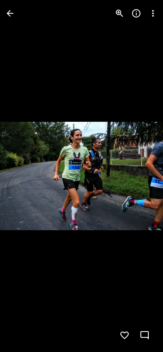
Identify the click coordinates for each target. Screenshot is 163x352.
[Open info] (136, 13)
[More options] (153, 13)
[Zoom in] (119, 13)
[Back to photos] (10, 13)
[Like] (125, 335)
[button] (23, 176)
